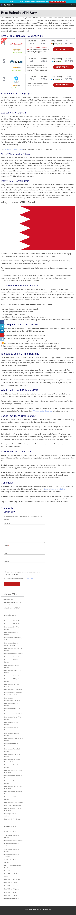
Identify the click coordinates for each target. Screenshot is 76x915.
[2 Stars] (15, 50)
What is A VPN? (9, 599)
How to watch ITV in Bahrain (13, 689)
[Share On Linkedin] (2, 331)
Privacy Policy (29, 578)
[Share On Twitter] (2, 326)
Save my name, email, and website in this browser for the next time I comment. (23, 573)
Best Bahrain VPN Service (12, 819)
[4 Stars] (18, 50)
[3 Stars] (16, 50)
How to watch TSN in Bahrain (13, 621)
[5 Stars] (19, 50)
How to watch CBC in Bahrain (13, 676)
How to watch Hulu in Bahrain (13, 802)
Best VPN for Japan (10, 882)
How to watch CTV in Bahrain (13, 624)
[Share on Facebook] (2, 322)
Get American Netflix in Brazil (13, 840)
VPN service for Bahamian (42, 411)
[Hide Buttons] (1, 346)
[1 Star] (13, 50)
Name (6, 545)
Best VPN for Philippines (11, 889)
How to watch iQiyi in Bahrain (13, 714)
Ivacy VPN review (16, 88)
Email (6, 553)
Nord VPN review (16, 70)
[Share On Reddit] (2, 339)
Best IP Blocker (9, 871)
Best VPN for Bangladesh (12, 879)
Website (6, 561)
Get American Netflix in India (13, 832)
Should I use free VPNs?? (12, 608)
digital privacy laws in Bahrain (55, 489)
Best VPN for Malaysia (11, 886)
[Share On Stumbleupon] (2, 343)
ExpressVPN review (16, 52)
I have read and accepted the (20, 578)
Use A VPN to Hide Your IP (58, 1)
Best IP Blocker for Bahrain (12, 805)
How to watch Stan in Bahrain (13, 657)
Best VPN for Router (10, 892)
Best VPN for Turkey (10, 895)
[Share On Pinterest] (2, 335)
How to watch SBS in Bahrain (13, 653)
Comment (7, 523)
